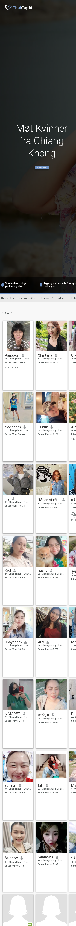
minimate (45, 857)
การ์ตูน (43, 715)
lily (7, 499)
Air (73, 427)
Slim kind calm (12, 367)
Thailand (60, 298)
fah (40, 785)
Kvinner (45, 298)
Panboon (12, 355)
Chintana (45, 355)
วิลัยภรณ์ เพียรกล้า (49, 500)
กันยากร (11, 858)
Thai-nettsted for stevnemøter (18, 298)
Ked (8, 570)
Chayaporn (13, 642)
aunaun (10, 785)
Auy (41, 642)
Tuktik (43, 427)
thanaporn (13, 427)
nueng (43, 570)
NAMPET (12, 714)
